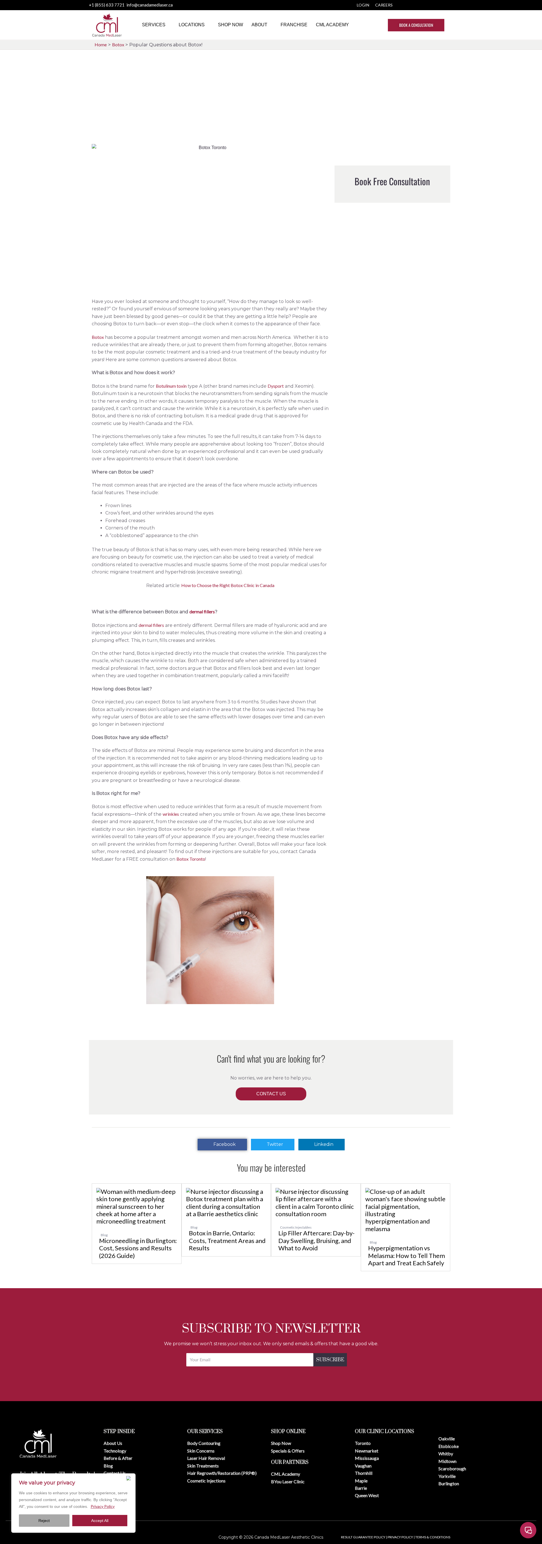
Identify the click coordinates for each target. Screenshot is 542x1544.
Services (153, 24)
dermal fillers (202, 611)
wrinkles (171, 814)
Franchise (294, 24)
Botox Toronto (190, 859)
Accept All (99, 1520)
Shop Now (230, 24)
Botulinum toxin (171, 386)
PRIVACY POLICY (400, 1537)
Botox (98, 337)
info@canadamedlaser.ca (149, 4)
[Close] (129, 1478)
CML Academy (332, 24)
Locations (192, 24)
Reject (44, 1520)
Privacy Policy (103, 1506)
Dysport (276, 386)
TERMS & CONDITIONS (432, 1537)
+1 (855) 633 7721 (107, 4)
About (259, 24)
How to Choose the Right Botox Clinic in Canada (227, 585)
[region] (73, 1503)
